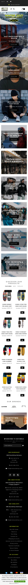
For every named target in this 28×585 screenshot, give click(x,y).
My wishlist (14, 562)
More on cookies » (14, 583)
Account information (14, 557)
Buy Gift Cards (14, 529)
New (14, 286)
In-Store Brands (14, 550)
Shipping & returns (14, 538)
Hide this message (20, 581)
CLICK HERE (14, 44)
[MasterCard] (17, 573)
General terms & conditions (14, 541)
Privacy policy (14, 543)
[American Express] (6, 573)
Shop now (14, 267)
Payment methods (14, 545)
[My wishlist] (10, 1)
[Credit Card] (11, 573)
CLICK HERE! (14, 165)
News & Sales (14, 548)
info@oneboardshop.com (14, 468)
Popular (20, 286)
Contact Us (14, 536)
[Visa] (22, 573)
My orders (14, 560)
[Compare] (7, 1)
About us (14, 531)
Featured (8, 286)
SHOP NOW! (14, 110)
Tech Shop (14, 534)
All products (14, 567)
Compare (14, 564)
